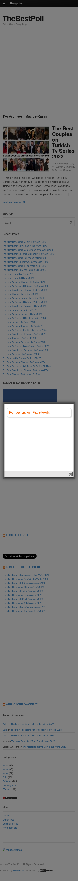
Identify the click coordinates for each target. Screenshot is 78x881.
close (71, 474)
